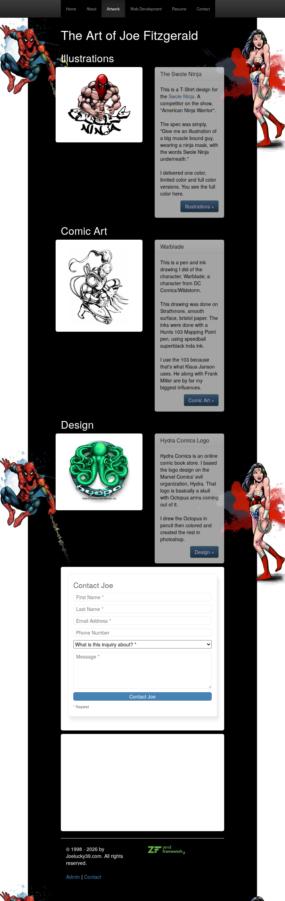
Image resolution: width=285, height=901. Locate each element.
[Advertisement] (142, 782)
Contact (203, 8)
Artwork (113, 8)
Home (71, 8)
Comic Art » (201, 400)
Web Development (146, 8)
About (91, 8)
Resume (179, 8)
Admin (73, 876)
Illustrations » (199, 206)
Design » (204, 551)
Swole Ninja (181, 96)
